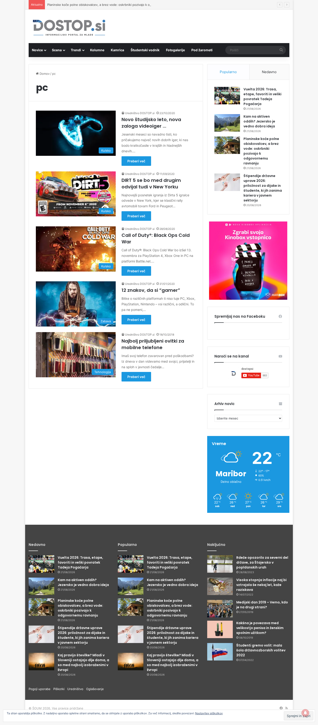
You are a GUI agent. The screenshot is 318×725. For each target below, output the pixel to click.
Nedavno (269, 72)
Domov (44, 73)
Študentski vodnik (145, 50)
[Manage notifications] (305, 713)
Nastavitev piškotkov (209, 713)
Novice (37, 50)
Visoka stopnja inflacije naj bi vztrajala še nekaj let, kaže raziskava (261, 585)
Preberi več (136, 161)
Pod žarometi (202, 50)
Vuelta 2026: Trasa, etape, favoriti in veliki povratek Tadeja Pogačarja (262, 96)
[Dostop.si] (69, 28)
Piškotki (60, 689)
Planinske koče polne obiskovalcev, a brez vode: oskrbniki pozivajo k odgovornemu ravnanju (114, 5)
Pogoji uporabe (41, 689)
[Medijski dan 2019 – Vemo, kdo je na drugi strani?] (220, 608)
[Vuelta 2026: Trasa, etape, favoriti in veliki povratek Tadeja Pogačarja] (227, 95)
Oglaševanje (95, 689)
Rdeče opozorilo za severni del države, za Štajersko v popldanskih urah (262, 562)
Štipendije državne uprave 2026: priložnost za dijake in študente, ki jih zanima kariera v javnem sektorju (263, 188)
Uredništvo (76, 689)
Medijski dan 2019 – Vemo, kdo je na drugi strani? (262, 604)
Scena (57, 50)
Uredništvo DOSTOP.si (140, 113)
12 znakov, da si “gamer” (151, 290)
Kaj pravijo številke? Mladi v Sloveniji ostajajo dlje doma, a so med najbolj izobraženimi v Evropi (83, 662)
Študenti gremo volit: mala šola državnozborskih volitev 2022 (260, 650)
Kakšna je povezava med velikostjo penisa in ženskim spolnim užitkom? (260, 628)
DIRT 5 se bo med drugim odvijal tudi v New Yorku (151, 183)
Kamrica (117, 50)
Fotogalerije (175, 50)
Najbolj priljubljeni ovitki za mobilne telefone (153, 344)
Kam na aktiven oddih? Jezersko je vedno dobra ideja (259, 121)
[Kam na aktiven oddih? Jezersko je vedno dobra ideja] (227, 123)
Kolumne (97, 50)
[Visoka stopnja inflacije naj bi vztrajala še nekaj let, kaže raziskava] (220, 586)
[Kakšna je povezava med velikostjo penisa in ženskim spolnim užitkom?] (220, 629)
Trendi (76, 50)
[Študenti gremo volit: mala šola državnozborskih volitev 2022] (220, 651)
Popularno (228, 72)
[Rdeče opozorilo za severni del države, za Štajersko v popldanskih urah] (220, 564)
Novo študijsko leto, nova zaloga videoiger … (151, 122)
